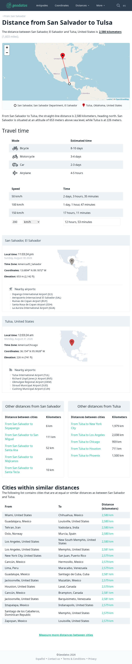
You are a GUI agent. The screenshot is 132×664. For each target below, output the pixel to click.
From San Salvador (15, 16)
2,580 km (107, 515)
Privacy (92, 658)
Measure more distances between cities (66, 635)
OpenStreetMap (122, 99)
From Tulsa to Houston (86, 449)
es (124, 5)
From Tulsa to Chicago (85, 442)
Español (40, 658)
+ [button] (7, 47)
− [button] (7, 52)
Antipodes (42, 5)
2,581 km (107, 549)
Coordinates (62, 5)
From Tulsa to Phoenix (85, 455)
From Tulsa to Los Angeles (88, 435)
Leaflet (109, 99)
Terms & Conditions (74, 658)
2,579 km (107, 556)
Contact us (54, 658)
